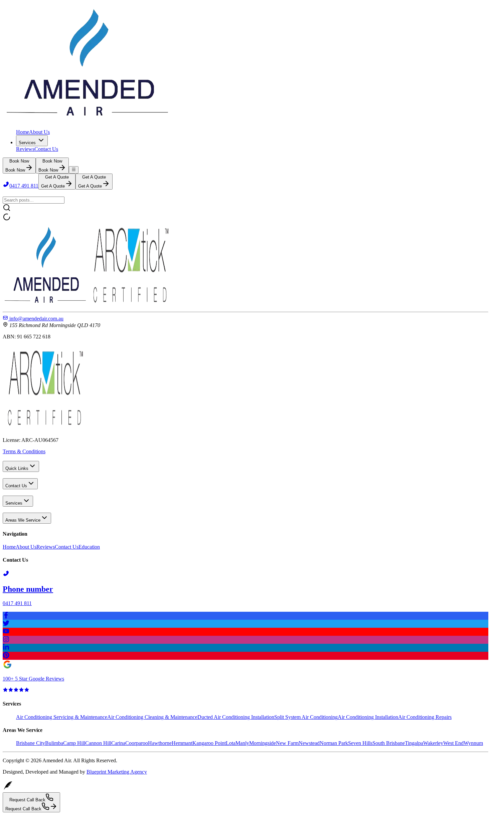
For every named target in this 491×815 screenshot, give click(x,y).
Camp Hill (74, 743)
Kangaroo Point (209, 743)
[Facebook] (245, 616)
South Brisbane (388, 743)
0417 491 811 (23, 186)
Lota (230, 743)
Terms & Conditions (24, 451)
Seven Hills (360, 743)
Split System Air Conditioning (306, 717)
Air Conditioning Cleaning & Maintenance (152, 717)
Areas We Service (22, 520)
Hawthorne (160, 743)
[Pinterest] (245, 656)
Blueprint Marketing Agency (117, 772)
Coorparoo (136, 743)
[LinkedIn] (245, 648)
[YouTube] (245, 632)
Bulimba (54, 743)
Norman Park (334, 743)
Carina (118, 743)
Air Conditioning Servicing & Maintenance (61, 717)
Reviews (25, 149)
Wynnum (473, 743)
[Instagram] (245, 640)
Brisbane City (30, 743)
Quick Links (16, 468)
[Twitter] (245, 624)
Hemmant (182, 743)
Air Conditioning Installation (368, 717)
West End (453, 743)
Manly (242, 743)
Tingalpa (414, 743)
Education (89, 547)
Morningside (262, 743)
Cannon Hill (98, 743)
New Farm (287, 743)
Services (27, 142)
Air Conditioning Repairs (425, 717)
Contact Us (46, 149)
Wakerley (433, 743)
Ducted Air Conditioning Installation (235, 717)
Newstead (309, 743)
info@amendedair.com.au (36, 318)
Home (22, 132)
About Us (39, 132)
